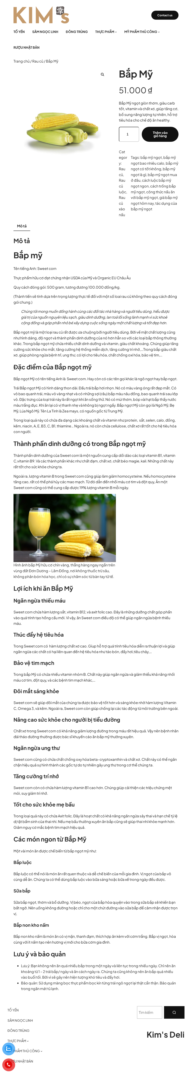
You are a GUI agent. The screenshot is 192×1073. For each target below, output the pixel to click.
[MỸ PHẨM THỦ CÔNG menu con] (159, 32)
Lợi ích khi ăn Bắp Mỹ (43, 588)
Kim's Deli (165, 1034)
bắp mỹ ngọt (151, 157)
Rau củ (37, 61)
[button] (102, 74)
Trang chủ (22, 61)
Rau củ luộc (122, 186)
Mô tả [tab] (22, 226)
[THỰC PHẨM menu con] (116, 32)
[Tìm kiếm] (174, 1012)
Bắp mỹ (28, 255)
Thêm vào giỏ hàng (160, 134)
